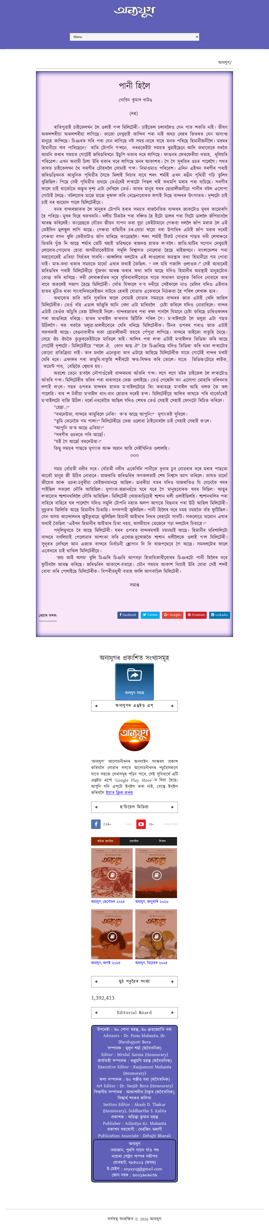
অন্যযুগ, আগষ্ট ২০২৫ (106, 963)
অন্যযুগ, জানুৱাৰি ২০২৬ (151, 902)
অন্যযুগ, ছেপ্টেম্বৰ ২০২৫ (108, 902)
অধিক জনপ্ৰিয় (105, 841)
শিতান (162, 841)
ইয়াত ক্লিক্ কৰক (119, 793)
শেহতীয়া (134, 841)
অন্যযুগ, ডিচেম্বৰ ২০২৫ (151, 963)
